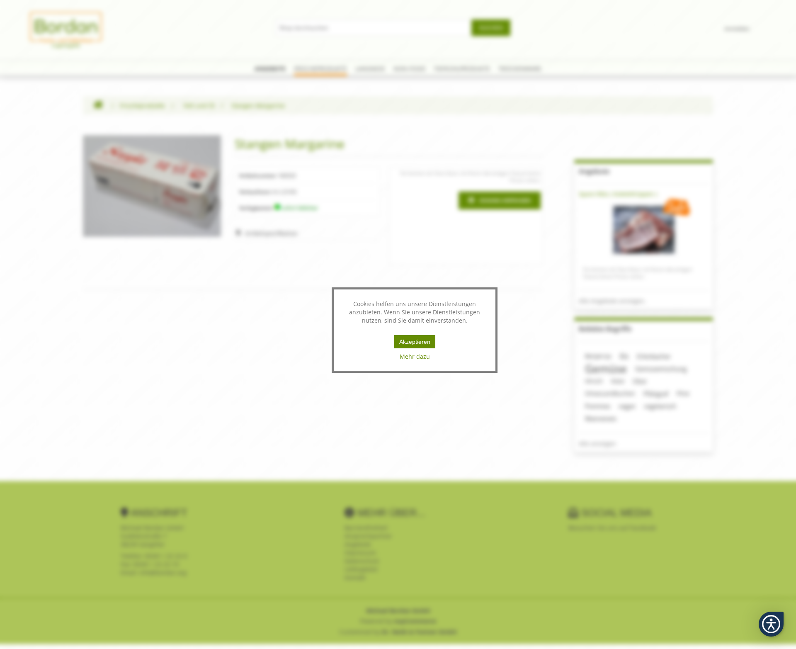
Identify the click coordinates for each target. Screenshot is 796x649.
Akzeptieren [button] (414, 341)
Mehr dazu (415, 356)
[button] (771, 624)
